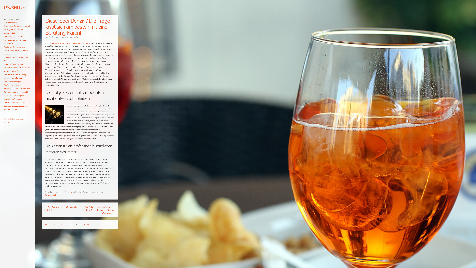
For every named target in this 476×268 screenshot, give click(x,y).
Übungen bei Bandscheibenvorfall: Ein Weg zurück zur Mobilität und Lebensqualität (17, 29)
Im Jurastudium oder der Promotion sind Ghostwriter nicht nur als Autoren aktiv (17, 67)
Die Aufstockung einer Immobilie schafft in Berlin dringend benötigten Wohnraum (98, 210)
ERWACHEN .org (14, 7)
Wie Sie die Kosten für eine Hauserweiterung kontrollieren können (16, 50)
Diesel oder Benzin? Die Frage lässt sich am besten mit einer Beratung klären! (16, 106)
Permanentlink (50, 195)
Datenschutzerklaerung (13, 119)
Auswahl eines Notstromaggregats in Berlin (71, 43)
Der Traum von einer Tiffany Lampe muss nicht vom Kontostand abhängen (15, 78)
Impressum (8, 122)
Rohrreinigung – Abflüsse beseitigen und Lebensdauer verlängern (15, 40)
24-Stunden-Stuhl (10, 22)
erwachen (75, 37)
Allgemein (68, 192)
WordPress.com (89, 225)
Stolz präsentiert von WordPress (57, 225)
